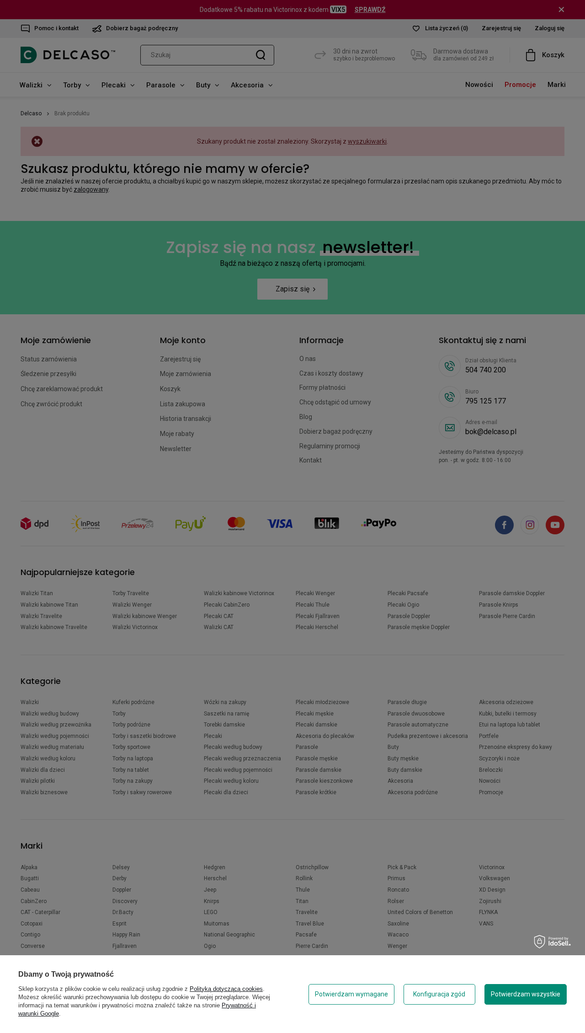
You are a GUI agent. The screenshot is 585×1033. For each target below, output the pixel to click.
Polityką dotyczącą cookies (226, 988)
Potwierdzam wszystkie (525, 994)
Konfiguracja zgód (439, 994)
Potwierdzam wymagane (351, 994)
